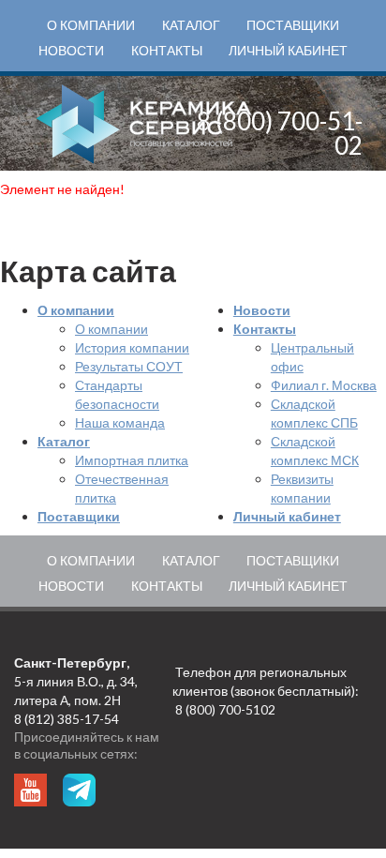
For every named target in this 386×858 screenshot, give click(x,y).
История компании (132, 347)
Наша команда (120, 422)
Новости (71, 50)
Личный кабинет (288, 50)
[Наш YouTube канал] (30, 790)
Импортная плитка (131, 460)
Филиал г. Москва (324, 385)
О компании (91, 25)
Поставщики (292, 25)
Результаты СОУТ (129, 366)
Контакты (166, 50)
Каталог (191, 25)
